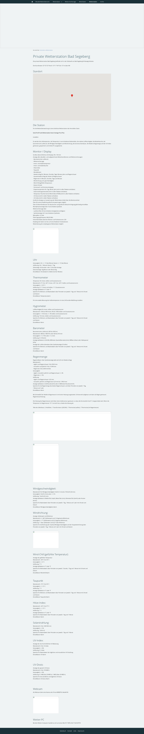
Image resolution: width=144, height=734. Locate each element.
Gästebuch (63, 731)
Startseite (42, 50)
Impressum (81, 731)
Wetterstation (49, 50)
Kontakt (70, 731)
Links (74, 731)
